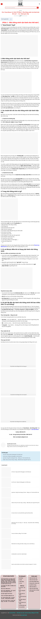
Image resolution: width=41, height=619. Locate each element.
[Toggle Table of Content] (10, 19)
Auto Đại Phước (24, 615)
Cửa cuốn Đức (22, 607)
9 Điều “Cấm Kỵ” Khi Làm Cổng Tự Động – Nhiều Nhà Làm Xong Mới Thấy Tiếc (17, 459)
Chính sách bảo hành (33, 579)
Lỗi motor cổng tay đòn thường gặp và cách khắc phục (12, 454)
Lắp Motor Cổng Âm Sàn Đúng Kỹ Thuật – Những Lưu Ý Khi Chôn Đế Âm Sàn (16, 457)
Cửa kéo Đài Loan (22, 605)
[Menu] (1, 4)
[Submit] (38, 8)
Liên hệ (20, 579)
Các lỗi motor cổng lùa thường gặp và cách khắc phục (12, 456)
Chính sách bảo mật (33, 578)
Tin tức (20, 10)
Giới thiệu (21, 578)
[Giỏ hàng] (39, 4)
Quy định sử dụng (32, 584)
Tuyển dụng (21, 581)
